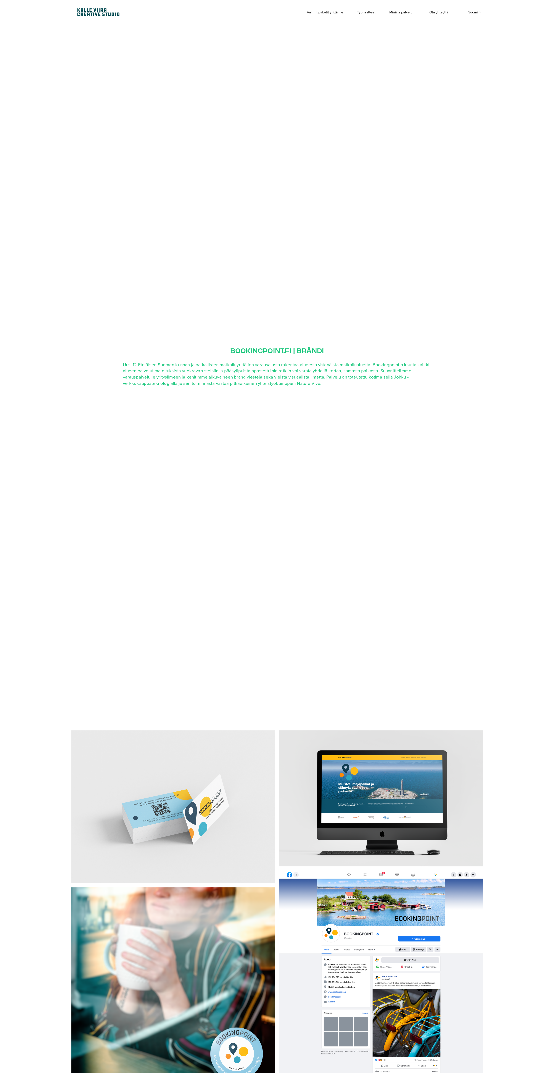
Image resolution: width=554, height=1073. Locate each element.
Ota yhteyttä (438, 12)
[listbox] (472, 12)
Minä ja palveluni (402, 12)
